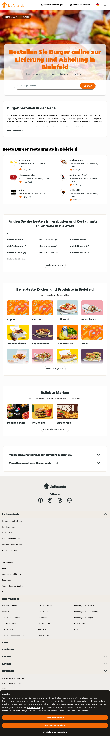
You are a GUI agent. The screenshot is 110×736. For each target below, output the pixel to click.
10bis (76, 629)
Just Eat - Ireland (45, 606)
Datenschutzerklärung (11, 574)
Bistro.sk (5, 611)
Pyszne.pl (42, 629)
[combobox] (46, 85)
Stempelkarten (8, 562)
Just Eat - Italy (44, 611)
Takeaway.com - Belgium (84, 606)
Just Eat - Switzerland (11, 617)
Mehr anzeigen (14, 130)
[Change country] (97, 4)
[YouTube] (69, 500)
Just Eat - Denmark (9, 623)
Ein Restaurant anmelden (12, 683)
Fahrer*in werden (82, 4)
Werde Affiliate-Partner (12, 544)
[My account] (105, 5)
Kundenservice (8, 527)
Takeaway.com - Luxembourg (86, 611)
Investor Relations (9, 606)
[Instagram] (50, 500)
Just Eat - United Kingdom (13, 635)
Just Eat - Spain (8, 629)
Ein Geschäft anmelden (11, 538)
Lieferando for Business (12, 521)
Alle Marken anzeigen (53, 429)
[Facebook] (40, 500)
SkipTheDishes (44, 635)
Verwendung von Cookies (12, 586)
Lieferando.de (44, 623)
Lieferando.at (43, 617)
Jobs (4, 556)
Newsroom (6, 592)
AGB (4, 568)
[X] (60, 500)
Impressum (6, 580)
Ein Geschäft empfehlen (12, 533)
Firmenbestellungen (53, 4)
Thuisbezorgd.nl (81, 623)
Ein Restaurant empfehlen (13, 678)
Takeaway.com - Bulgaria (84, 617)
